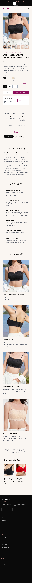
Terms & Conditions (5, 571)
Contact (3, 553)
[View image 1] (5, 47)
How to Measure (4, 544)
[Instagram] (3, 509)
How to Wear (4, 541)
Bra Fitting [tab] (19, 136)
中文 (18, 3)
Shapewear (3, 520)
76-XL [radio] (15, 86)
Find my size (26, 83)
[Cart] (25, 8)
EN (14, 3)
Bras (2, 517)
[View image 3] (14, 47)
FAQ (2, 550)
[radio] (4, 78)
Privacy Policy (4, 568)
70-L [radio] (10, 86)
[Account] (22, 8)
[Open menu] (29, 8)
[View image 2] (9, 47)
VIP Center (3, 564)
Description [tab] (9, 136)
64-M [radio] (5, 86)
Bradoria (5, 8)
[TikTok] (11, 509)
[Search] (18, 8)
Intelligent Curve (4, 523)
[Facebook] (7, 509)
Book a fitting (22, 100)
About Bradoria (4, 561)
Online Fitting (4, 537)
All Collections (4, 530)
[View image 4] (18, 47)
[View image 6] (27, 47)
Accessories (4, 527)
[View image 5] (23, 47)
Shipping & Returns (5, 547)
